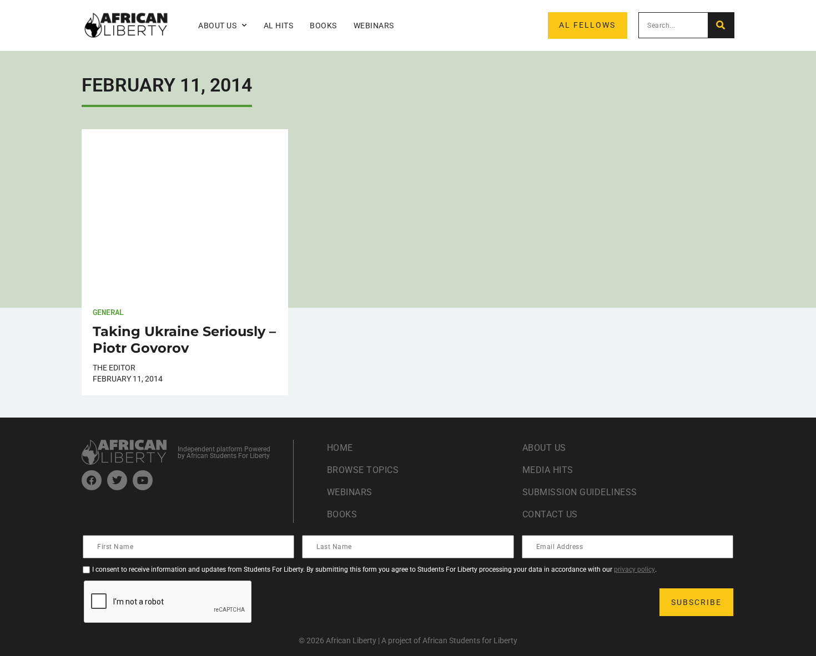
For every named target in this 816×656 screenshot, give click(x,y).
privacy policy (634, 569)
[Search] (721, 25)
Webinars (374, 25)
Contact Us (550, 514)
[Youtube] (143, 480)
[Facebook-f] (92, 480)
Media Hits (547, 470)
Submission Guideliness (579, 492)
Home (340, 448)
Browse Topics (363, 470)
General (108, 312)
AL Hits (279, 25)
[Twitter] (117, 480)
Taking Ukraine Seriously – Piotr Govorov (184, 339)
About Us (544, 448)
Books (323, 25)
